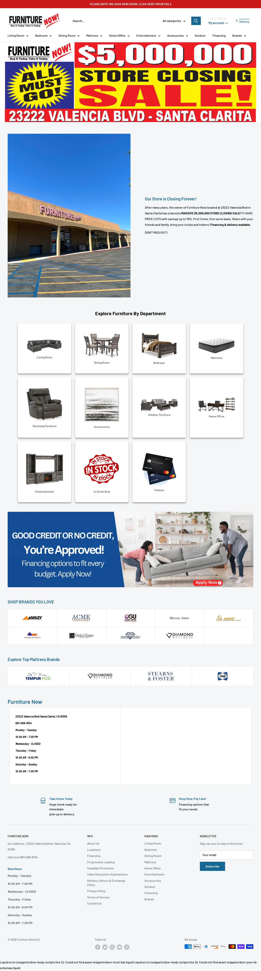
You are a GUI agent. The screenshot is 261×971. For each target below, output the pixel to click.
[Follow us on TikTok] (126, 947)
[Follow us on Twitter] (105, 947)
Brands (237, 35)
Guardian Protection (100, 868)
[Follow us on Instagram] (112, 947)
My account (216, 23)
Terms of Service (98, 897)
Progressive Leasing (101, 862)
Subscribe (212, 866)
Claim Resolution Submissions (107, 874)
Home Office (117, 35)
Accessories (175, 35)
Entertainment (146, 35)
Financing (219, 35)
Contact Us (94, 903)
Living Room (16, 35)
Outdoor (200, 35)
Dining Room (66, 35)
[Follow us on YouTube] (119, 947)
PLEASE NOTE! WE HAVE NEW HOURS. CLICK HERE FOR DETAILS (130, 4)
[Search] (196, 21)
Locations (94, 849)
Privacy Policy (96, 891)
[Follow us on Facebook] (97, 947)
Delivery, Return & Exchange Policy (106, 883)
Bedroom (41, 35)
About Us (93, 843)
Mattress (92, 35)
